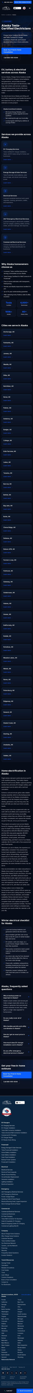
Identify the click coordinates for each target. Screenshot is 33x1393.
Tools (3, 1272)
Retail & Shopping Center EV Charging (13, 1223)
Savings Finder (5, 1263)
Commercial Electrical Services (10, 1211)
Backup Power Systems (8, 1159)
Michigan (20, 1319)
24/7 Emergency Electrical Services (12, 1192)
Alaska (20, 1350)
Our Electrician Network (8, 1243)
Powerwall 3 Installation (8, 1162)
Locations (8, 14)
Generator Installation (7, 1179)
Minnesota (21, 1326)
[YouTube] (20, 1373)
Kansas (3, 1338)
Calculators (4, 1265)
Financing (4, 1248)
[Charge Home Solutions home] (6, 8)
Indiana (3, 1323)
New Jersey (5, 1319)
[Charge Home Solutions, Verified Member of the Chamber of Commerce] (24, 8)
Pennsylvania (22, 1304)
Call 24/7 (9, 1391)
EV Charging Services (8, 1125)
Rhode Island (21, 1347)
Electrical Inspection (7, 1184)
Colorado (4, 1321)
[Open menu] (30, 8)
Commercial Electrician (8, 1214)
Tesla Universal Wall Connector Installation (14, 1132)
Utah (2, 1333)
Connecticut (21, 1331)
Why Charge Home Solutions (10, 1236)
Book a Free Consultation (9, 1279)
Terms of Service (12, 1377)
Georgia (3, 1304)
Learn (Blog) (5, 1275)
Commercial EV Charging (8, 1135)
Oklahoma (4, 1331)
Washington (5, 1311)
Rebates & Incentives (7, 1267)
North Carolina (5, 1309)
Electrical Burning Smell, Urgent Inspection (14, 1201)
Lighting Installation (7, 1181)
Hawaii (3, 1350)
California (4, 1302)
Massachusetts (22, 1316)
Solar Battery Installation (8, 1155)
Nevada (3, 1328)
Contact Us (4, 1282)
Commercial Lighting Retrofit (9, 1226)
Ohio (19, 1307)
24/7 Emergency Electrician (9, 1194)
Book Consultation (26, 1391)
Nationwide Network (8, 1359)
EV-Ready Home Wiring (8, 1140)
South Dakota (22, 1355)
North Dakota (5, 1355)
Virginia (3, 1316)
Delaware (4, 1352)
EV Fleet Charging (6, 1216)
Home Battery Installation (8, 1152)
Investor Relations (6, 1255)
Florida (3, 1299)
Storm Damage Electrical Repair (10, 1204)
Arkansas (4, 1335)
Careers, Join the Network (9, 1245)
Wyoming (20, 1357)
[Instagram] (7, 1373)
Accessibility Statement (23, 1377)
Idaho (19, 1343)
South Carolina (22, 1314)
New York (20, 1302)
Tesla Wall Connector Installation (11, 1130)
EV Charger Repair (7, 1137)
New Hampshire (22, 1345)
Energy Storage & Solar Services (11, 1147)
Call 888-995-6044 (11, 58)
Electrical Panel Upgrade (8, 1172)
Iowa (19, 1335)
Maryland (20, 1321)
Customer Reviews (7, 1238)
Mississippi (21, 1338)
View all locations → (26, 1295)
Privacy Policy (3, 1377)
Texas (19, 1299)
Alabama (20, 1340)
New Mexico (5, 1343)
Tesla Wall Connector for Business (11, 1219)
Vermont (4, 1357)
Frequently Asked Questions (10, 1253)
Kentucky (20, 1328)
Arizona (20, 1309)
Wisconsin (4, 1326)
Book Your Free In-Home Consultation (12, 51)
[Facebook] (3, 1373)
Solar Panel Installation (8, 1157)
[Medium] (25, 1373)
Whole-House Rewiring (8, 1174)
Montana (20, 1352)
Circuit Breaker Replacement (10, 1177)
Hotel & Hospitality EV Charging (10, 1221)
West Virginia (5, 1345)
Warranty (4, 1250)
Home (3, 14)
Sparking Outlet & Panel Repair (10, 1199)
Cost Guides (5, 1270)
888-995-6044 (5, 1369)
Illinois (3, 1307)
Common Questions (7, 1277)
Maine (3, 1347)
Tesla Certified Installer (8, 1241)
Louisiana (20, 1333)
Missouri (20, 1323)
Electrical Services (7, 1170)
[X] (12, 1373)
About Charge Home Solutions (10, 1233)
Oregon (20, 1311)
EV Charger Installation (8, 1128)
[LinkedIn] (16, 1373)
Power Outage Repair (8, 1196)
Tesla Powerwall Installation (9, 1150)
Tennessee (4, 1314)
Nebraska (4, 1340)
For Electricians (6, 1284)
